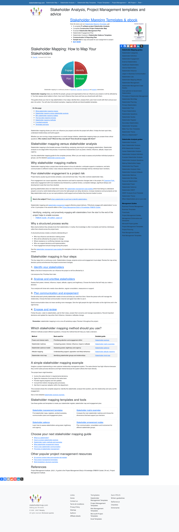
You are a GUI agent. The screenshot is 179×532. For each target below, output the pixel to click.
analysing (79, 89)
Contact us (74, 501)
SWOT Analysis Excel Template (132, 193)
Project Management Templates (132, 226)
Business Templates (128, 209)
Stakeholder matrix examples (104, 344)
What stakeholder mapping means (47, 111)
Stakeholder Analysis (67, 2)
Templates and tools (42, 124)
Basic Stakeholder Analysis (131, 145)
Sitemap (73, 510)
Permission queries (48, 513)
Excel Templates (96, 519)
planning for (86, 89)
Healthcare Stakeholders (130, 65)
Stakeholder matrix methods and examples (48, 442)
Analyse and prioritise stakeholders (54, 279)
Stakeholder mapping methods (46, 120)
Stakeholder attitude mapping (105, 351)
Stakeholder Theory (128, 132)
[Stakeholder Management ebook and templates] (139, 32)
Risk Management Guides (130, 232)
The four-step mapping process (46, 118)
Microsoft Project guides (130, 223)
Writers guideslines (118, 498)
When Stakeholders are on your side (134, 199)
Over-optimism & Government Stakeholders (132, 92)
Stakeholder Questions (129, 114)
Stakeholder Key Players (130, 166)
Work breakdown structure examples (46, 462)
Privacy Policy (75, 507)
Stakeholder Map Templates (86, 2)
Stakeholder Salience (129, 187)
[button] (74, 74)
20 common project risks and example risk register (50, 457)
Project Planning (127, 229)
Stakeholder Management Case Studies (132, 87)
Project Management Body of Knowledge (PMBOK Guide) (81, 207)
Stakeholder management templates (48, 410)
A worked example (42, 122)
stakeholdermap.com (37, 2)
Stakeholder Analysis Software (132, 172)
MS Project (131, 2)
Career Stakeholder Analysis (131, 151)
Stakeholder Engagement (130, 59)
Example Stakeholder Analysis (132, 157)
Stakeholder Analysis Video (131, 169)
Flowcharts (125, 212)
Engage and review (45, 309)
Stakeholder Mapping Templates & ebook (103, 19)
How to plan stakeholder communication (47, 447)
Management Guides (129, 203)
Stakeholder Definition (129, 56)
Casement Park (109, 180)
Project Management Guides (131, 215)
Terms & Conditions (77, 504)
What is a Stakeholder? (130, 135)
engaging (94, 89)
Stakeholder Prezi (128, 108)
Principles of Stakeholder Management (135, 96)
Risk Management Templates (131, 235)
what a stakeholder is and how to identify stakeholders (69, 199)
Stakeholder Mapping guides (132, 50)
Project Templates (103, 2)
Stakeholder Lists (128, 77)
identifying (73, 89)
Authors (73, 513)
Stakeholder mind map (102, 355)
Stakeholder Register (129, 120)
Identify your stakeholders (49, 267)
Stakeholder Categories (130, 53)
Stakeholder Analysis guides (132, 139)
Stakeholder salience (102, 348)
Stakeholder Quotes (128, 117)
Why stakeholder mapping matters (47, 115)
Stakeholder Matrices (129, 175)
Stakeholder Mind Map (129, 99)
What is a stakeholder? (41, 438)
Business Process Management (132, 206)
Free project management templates (46, 460)
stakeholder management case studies (80, 189)
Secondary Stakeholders (130, 123)
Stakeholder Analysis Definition (132, 154)
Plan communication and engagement (56, 293)
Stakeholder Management (130, 83)
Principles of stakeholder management (46, 449)
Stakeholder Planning (129, 102)
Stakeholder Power (128, 184)
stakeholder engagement (56, 205)
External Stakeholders (129, 62)
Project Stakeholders (129, 111)
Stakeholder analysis (102, 340)
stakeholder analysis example (55, 395)
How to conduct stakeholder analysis (46, 440)
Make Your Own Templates (131, 129)
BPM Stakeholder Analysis (131, 148)
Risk (139, 2)
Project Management (119, 2)
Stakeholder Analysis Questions (132, 160)
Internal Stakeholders (129, 68)
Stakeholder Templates (129, 126)
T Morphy (41, 510)
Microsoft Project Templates (97, 515)
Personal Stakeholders (129, 181)
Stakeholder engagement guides (90, 422)
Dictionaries (115, 508)
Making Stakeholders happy (131, 163)
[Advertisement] (48, 30)
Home (72, 498)
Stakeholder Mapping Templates (96, 24)
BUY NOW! (77, 42)
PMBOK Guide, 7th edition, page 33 (48, 217)
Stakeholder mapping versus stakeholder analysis (52, 113)
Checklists (114, 505)
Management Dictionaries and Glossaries (132, 219)
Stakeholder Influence (129, 71)
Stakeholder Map (52, 2)
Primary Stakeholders (129, 105)
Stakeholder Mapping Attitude (132, 80)
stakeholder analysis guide (56, 158)
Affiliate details (75, 516)
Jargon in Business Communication (134, 74)
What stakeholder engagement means (46, 444)
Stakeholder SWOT (128, 190)
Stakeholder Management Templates (99, 499)
